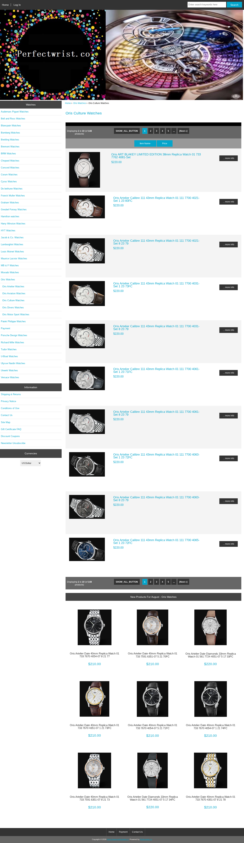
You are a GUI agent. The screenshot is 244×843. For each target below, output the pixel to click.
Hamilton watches (10, 216)
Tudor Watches (9, 349)
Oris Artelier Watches (12, 286)
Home (5, 4)
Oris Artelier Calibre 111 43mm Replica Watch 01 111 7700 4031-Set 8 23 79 (156, 327)
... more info (228, 158)
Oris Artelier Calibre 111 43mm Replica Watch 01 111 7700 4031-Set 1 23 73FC (156, 285)
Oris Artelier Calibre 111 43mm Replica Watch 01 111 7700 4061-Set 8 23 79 (156, 413)
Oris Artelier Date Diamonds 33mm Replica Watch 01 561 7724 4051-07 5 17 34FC (152, 798)
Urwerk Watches (9, 370)
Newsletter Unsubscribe (13, 443)
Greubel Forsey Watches (14, 209)
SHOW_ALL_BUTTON (127, 131)
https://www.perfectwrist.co (118, 839)
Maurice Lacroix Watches (14, 258)
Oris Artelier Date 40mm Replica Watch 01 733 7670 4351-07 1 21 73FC (94, 726)
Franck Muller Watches (13, 195)
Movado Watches (10, 272)
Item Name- (145, 143)
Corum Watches (9, 174)
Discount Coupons (10, 436)
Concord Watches (10, 167)
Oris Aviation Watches (13, 293)
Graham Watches (10, 202)
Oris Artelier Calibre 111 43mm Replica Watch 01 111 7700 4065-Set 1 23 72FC (156, 541)
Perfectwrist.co (146, 839)
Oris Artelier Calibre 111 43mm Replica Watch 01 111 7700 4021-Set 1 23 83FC (156, 199)
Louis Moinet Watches (12, 251)
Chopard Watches (10, 160)
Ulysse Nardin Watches (13, 363)
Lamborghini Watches (12, 244)
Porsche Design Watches (14, 335)
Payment (5, 328)
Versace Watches (10, 377)
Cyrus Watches (9, 181)
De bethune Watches (12, 188)
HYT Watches (8, 230)
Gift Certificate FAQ (11, 429)
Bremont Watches (10, 146)
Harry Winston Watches (13, 223)
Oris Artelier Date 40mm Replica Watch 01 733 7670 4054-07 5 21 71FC (152, 726)
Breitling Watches (10, 139)
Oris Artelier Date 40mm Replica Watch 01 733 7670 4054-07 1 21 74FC (210, 726)
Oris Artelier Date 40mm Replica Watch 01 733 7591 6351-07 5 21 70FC (152, 655)
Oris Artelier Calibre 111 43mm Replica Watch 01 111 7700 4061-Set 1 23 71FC (156, 370)
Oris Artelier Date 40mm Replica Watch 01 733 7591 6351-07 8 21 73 (94, 798)
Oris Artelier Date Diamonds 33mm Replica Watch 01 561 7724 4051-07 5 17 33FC (210, 655)
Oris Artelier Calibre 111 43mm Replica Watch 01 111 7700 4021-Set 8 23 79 (156, 242)
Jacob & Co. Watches (12, 237)
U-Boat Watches (9, 356)
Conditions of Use (10, 408)
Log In (17, 4)
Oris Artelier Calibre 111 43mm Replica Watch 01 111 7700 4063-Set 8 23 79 (156, 498)
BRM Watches (8, 153)
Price (164, 143)
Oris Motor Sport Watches (15, 314)
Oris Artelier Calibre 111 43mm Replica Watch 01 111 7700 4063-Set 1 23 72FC (156, 456)
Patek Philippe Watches (13, 321)
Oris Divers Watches (12, 307)
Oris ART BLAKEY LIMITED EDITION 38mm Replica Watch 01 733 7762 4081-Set (156, 156)
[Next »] (183, 131)
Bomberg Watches (10, 132)
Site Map (5, 422)
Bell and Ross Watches (13, 118)
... (174, 131)
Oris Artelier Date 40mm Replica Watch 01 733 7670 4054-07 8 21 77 (94, 655)
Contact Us (7, 415)
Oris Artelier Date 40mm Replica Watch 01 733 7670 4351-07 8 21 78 (210, 798)
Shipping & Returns (11, 394)
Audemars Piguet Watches (15, 111)
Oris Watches (79, 103)
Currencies (31, 453)
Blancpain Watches (11, 125)
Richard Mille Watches (12, 342)
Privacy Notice (8, 401)
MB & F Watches (10, 265)
